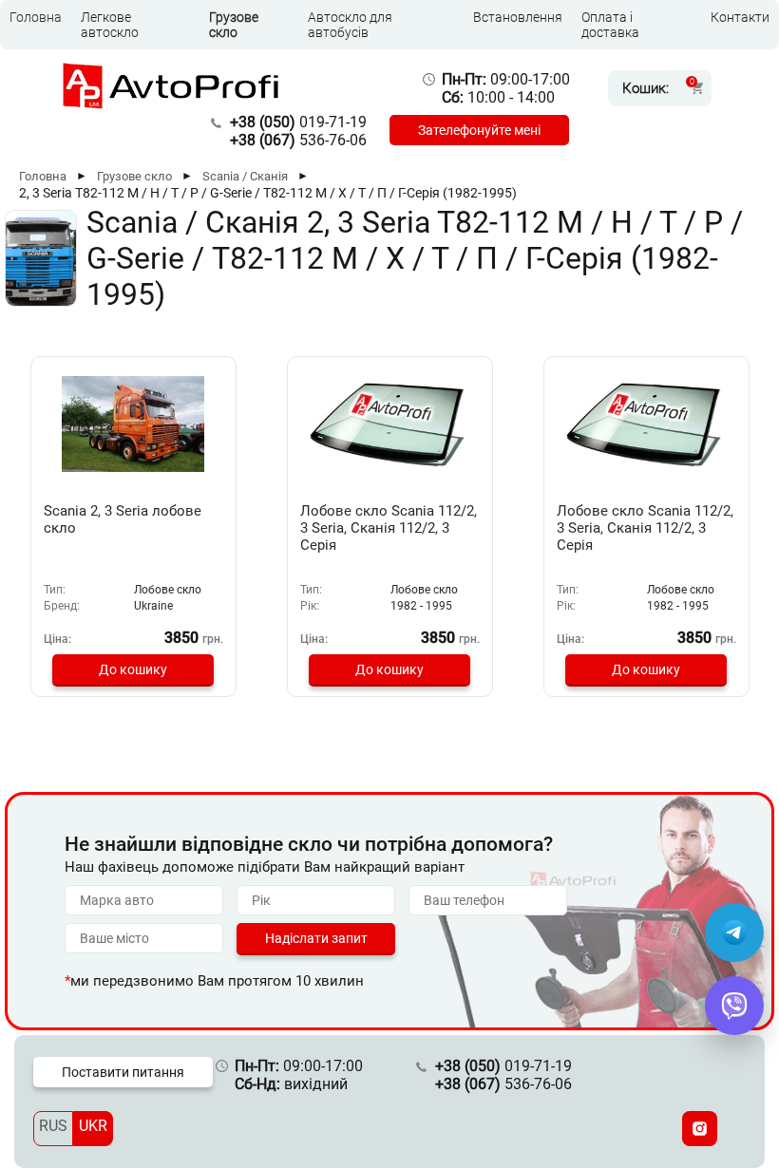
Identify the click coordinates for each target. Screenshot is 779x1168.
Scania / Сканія (245, 176)
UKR (93, 1126)
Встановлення (517, 17)
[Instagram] (699, 1128)
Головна (36, 17)
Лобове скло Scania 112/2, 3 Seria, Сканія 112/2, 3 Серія (388, 528)
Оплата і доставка (610, 24)
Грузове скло (233, 24)
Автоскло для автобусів (350, 24)
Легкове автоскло (110, 24)
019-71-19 (298, 122)
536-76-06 (298, 140)
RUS (53, 1126)
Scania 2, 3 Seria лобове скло (122, 519)
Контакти (740, 17)
